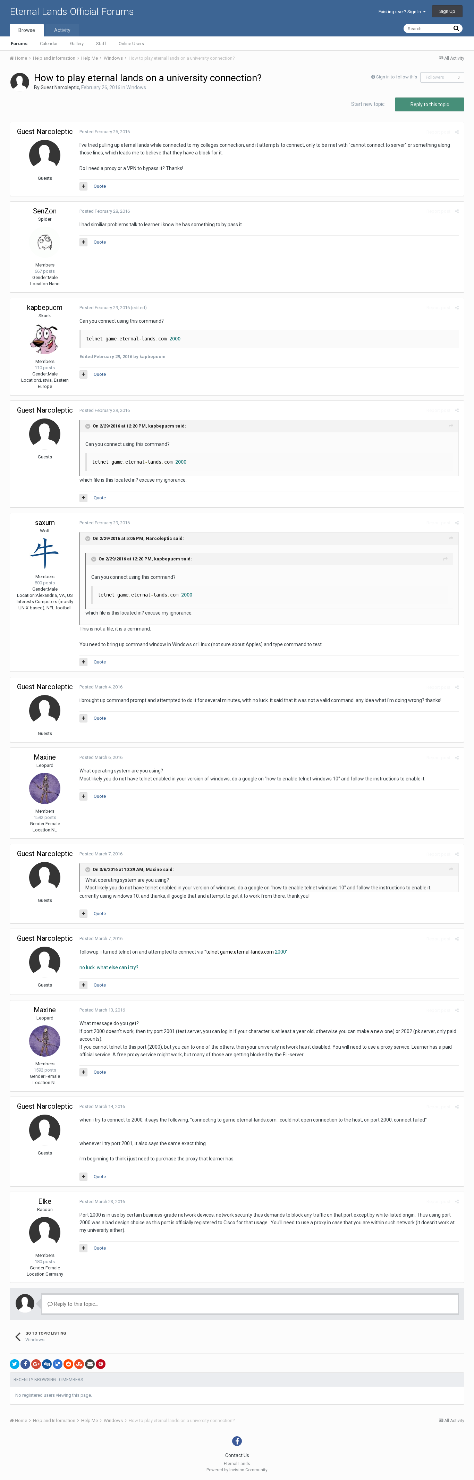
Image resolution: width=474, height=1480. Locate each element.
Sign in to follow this (396, 76)
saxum (45, 522)
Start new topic (367, 104)
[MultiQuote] (83, 186)
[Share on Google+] (36, 1364)
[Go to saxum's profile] (44, 553)
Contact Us (237, 1455)
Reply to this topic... (75, 1304)
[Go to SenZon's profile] (44, 242)
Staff (101, 43)
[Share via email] (90, 1364)
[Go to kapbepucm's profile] (44, 338)
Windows (136, 87)
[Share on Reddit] (68, 1364)
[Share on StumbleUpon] (79, 1364)
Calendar (49, 43)
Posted (104, 131)
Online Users (131, 43)
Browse (26, 30)
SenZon (45, 211)
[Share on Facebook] (25, 1364)
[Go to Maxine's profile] (44, 788)
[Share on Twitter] (14, 1364)
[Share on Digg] (47, 1364)
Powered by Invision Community (237, 1470)
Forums (19, 43)
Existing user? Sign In (401, 11)
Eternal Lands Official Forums (72, 11)
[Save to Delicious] (57, 1364)
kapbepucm (44, 307)
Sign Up (447, 11)
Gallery (77, 43)
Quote (100, 186)
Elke (44, 1201)
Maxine (45, 757)
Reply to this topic (429, 104)
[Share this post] (457, 132)
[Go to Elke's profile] (44, 1232)
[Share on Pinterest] (100, 1364)
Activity (62, 30)
